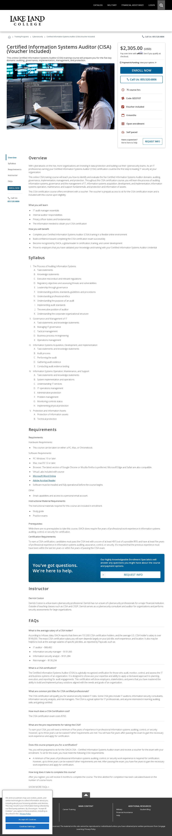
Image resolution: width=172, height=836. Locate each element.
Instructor (13, 175)
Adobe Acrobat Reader (44, 480)
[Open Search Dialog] (161, 5)
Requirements (14, 169)
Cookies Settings (27, 826)
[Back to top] (86, 805)
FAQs (10, 181)
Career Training (69, 809)
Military (119, 809)
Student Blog (145, 809)
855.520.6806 (13, 201)
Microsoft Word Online (44, 476)
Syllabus (12, 163)
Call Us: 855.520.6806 (153, 36)
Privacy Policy (90, 829)
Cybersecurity (37, 37)
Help (118, 815)
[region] (27, 812)
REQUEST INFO (152, 141)
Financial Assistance (124, 812)
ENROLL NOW (141, 70)
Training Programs (22, 37)
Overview (12, 157)
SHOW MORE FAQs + (39, 786)
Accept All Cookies (27, 819)
